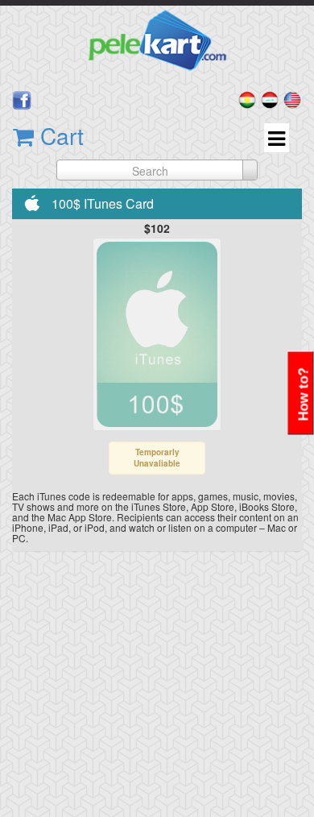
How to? (304, 394)
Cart (59, 135)
